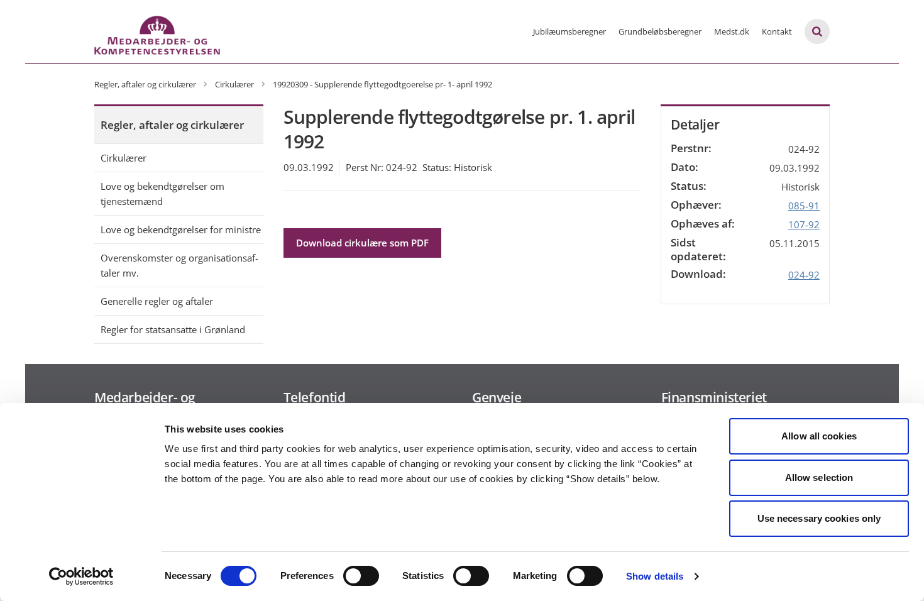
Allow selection (819, 477)
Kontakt (777, 31)
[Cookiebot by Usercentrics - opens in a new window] (81, 576)
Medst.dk (731, 31)
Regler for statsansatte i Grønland (173, 329)
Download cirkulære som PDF (362, 242)
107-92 (804, 224)
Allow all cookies (819, 436)
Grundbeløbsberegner (660, 31)
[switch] (361, 576)
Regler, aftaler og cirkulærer (172, 125)
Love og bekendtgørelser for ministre (181, 229)
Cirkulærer (123, 158)
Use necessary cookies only (819, 518)
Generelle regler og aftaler (157, 301)
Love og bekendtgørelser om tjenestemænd (162, 193)
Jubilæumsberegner (569, 31)
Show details (654, 576)
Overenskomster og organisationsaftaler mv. (179, 265)
